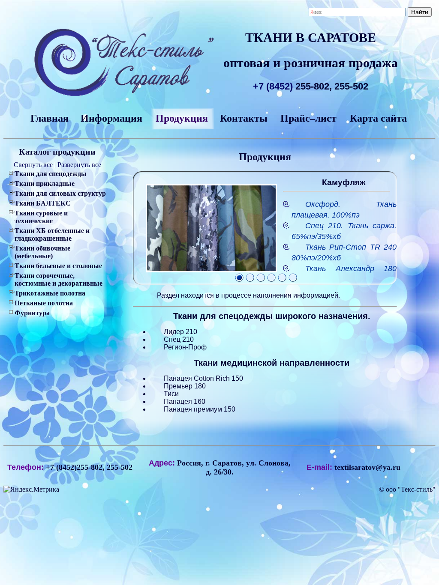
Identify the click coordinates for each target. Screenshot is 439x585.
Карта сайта (378, 118)
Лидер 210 (180, 331)
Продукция (182, 118)
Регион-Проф (185, 347)
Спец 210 (179, 339)
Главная (49, 118)
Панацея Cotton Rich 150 (203, 378)
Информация (111, 118)
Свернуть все (33, 164)
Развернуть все (79, 164)
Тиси (171, 393)
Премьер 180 (185, 386)
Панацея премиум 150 (199, 409)
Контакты (244, 118)
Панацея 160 (184, 401)
